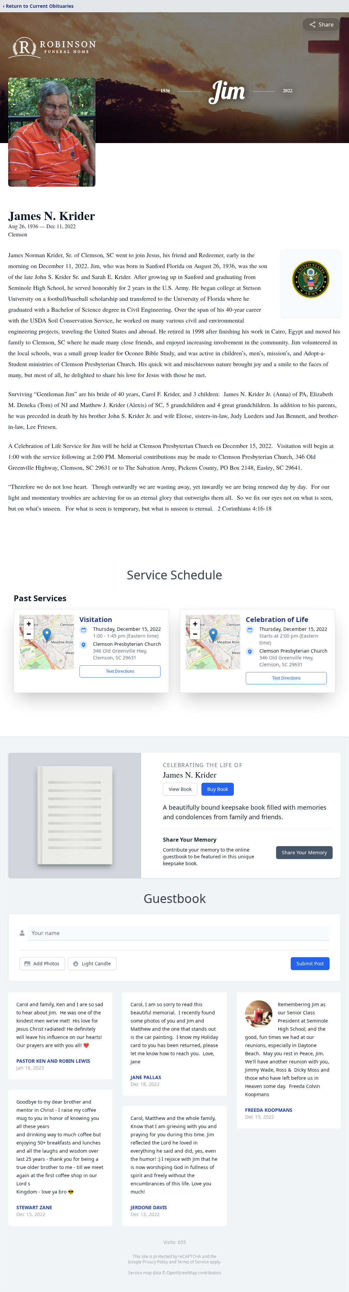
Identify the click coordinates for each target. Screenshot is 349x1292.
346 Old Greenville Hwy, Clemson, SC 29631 (120, 654)
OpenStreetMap (182, 1273)
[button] (47, 635)
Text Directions (120, 671)
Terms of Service (193, 1262)
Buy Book (217, 789)
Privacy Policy (155, 1262)
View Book (180, 789)
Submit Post (310, 963)
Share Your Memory (304, 852)
